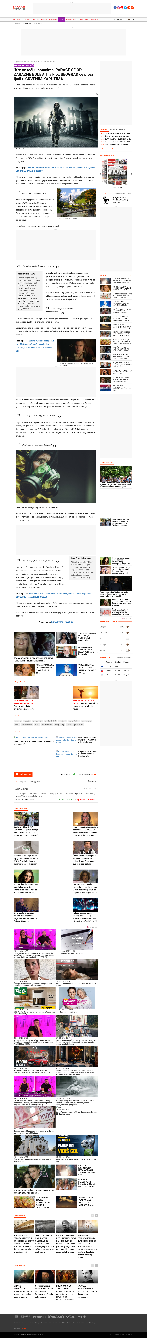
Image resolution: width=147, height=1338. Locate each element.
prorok (17, 725)
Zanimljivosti (71, 19)
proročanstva (86, 721)
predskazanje (78, 725)
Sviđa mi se (67, 774)
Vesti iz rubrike (20, 1266)
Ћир (129, 7)
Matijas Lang (59, 725)
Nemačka (27, 721)
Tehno (81, 19)
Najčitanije (113, 129)
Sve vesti (103, 275)
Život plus (35, 19)
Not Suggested (34, 782)
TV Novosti (95, 19)
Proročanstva (27, 23)
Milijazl (69, 725)
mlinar (37, 725)
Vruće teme (19, 732)
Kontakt (24, 1328)
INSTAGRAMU (57, 622)
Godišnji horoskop (119, 193)
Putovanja (53, 19)
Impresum (17, 1328)
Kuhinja (44, 19)
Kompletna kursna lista (124, 657)
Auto (87, 19)
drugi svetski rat (50, 721)
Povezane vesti (20, 1215)
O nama (81, 1323)
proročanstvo (37, 721)
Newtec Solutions (120, 1334)
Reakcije (122, 129)
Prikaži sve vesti (107, 149)
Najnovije (104, 129)
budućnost (62, 721)
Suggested (23, 782)
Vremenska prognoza (108, 621)
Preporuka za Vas (21, 682)
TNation (130, 1334)
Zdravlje (26, 19)
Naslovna (17, 19)
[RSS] (131, 275)
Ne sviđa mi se (86, 774)
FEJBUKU (69, 622)
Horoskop (17, 23)
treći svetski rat (74, 721)
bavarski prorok (47, 725)
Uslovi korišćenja (90, 1323)
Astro (62, 19)
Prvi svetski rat (27, 725)
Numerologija (38, 23)
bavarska (18, 721)
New (16, 782)
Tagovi (17, 716)
